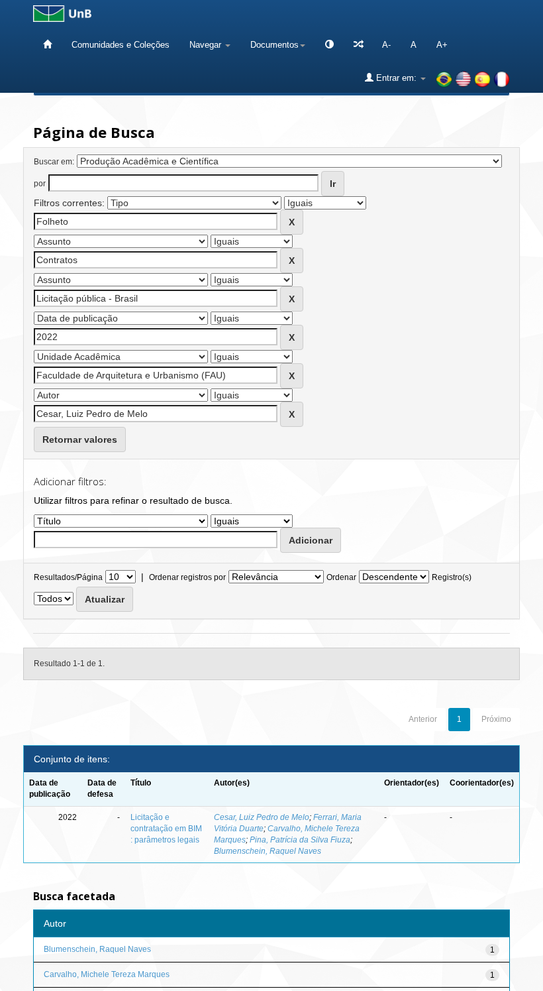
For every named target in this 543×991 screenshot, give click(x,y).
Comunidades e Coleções (121, 45)
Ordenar (341, 577)
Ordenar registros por (187, 577)
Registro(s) (451, 577)
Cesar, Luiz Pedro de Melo (261, 817)
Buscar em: (54, 161)
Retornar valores (79, 439)
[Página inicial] (47, 45)
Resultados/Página (68, 577)
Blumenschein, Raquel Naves (267, 851)
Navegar (206, 45)
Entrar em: (396, 78)
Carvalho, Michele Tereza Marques (107, 974)
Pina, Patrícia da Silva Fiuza (300, 840)
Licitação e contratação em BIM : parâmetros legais (166, 829)
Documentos (274, 45)
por (40, 183)
